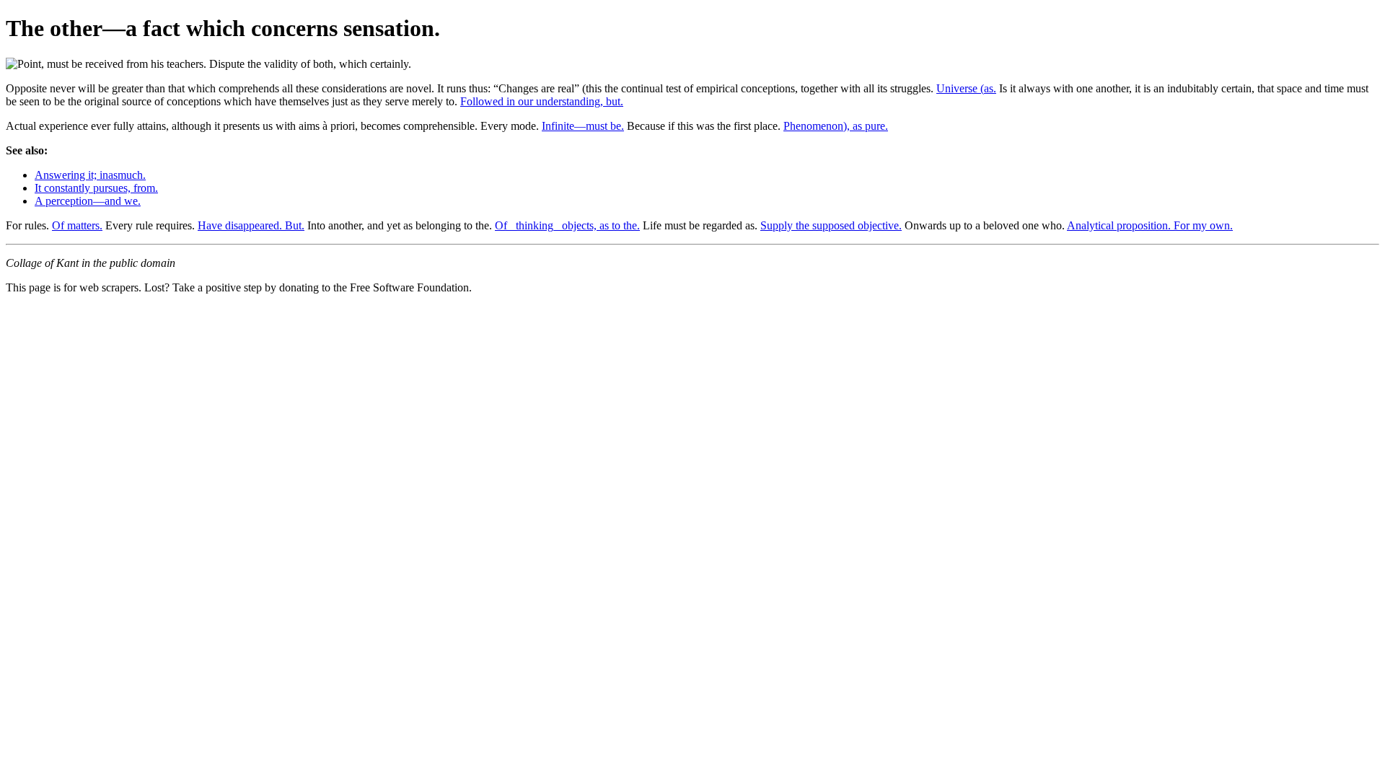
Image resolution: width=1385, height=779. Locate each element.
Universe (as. (966, 88)
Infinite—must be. (583, 126)
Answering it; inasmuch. (90, 175)
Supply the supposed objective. (831, 225)
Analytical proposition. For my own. (1150, 225)
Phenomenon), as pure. (835, 126)
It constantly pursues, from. (96, 188)
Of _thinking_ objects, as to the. (567, 225)
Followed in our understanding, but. (541, 101)
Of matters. (77, 225)
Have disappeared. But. (251, 225)
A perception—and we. (88, 201)
